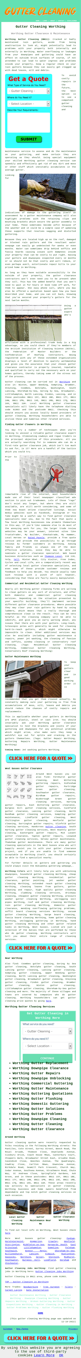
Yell (16, 559)
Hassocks (10, 1257)
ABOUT (52, 21)
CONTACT (61, 21)
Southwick (11, 1251)
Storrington (12, 1245)
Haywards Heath (57, 1245)
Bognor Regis (36, 1251)
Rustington (68, 1254)
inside (9, 64)
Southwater (11, 1260)
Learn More (44, 1355)
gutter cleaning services (42, 808)
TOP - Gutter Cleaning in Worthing (27, 1282)
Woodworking (31, 1287)
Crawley (53, 1241)
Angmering (36, 1241)
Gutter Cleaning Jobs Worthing (54, 1271)
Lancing (33, 1254)
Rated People (36, 538)
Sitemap (7, 1329)
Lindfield (50, 1260)
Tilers (69, 1287)
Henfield (69, 1241)
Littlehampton (32, 1248)
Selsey (40, 1257)
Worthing (65, 382)
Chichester (11, 1263)
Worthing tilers (15, 871)
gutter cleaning (47, 161)
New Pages (22, 1329)
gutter (57, 275)
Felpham (70, 1248)
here (48, 1001)
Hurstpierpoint (14, 1241)
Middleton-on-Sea (33, 1245)
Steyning (54, 1257)
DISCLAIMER (72, 21)
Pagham (71, 1238)
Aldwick (49, 1254)
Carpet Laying (13, 1290)
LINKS (45, 21)
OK (61, 1355)
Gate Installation (37, 1290)
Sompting (53, 1248)
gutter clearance (63, 793)
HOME (38, 21)
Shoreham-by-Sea (65, 1251)
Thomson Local (53, 556)
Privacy (73, 1329)
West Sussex (40, 927)
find (15, 964)
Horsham (64, 1260)
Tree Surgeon (51, 1287)
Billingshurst (13, 1254)
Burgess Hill (31, 1260)
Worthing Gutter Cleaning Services (30, 1006)
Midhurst (69, 1257)
